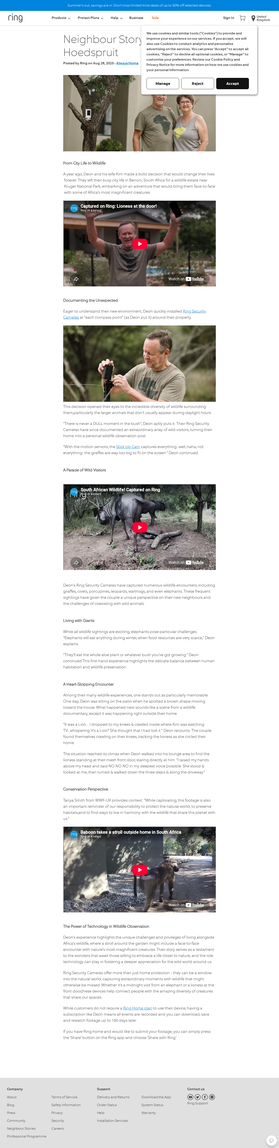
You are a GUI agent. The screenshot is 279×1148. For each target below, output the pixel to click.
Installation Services (112, 1120)
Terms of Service (64, 1097)
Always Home (127, 63)
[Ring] (18, 19)
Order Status (107, 1105)
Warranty (148, 1112)
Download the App (156, 1097)
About (12, 1097)
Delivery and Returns (113, 1097)
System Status (152, 1105)
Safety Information (66, 1105)
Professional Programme (26, 1136)
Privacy (57, 1112)
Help (100, 1112)
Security (57, 1120)
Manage (163, 83)
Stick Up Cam (128, 446)
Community (16, 1120)
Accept (232, 83)
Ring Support (197, 1103)
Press (11, 1112)
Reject (198, 83)
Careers (57, 1128)
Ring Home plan (137, 1008)
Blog (10, 1105)
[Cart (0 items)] (242, 17)
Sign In (228, 18)
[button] (271, 1140)
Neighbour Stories (21, 1128)
